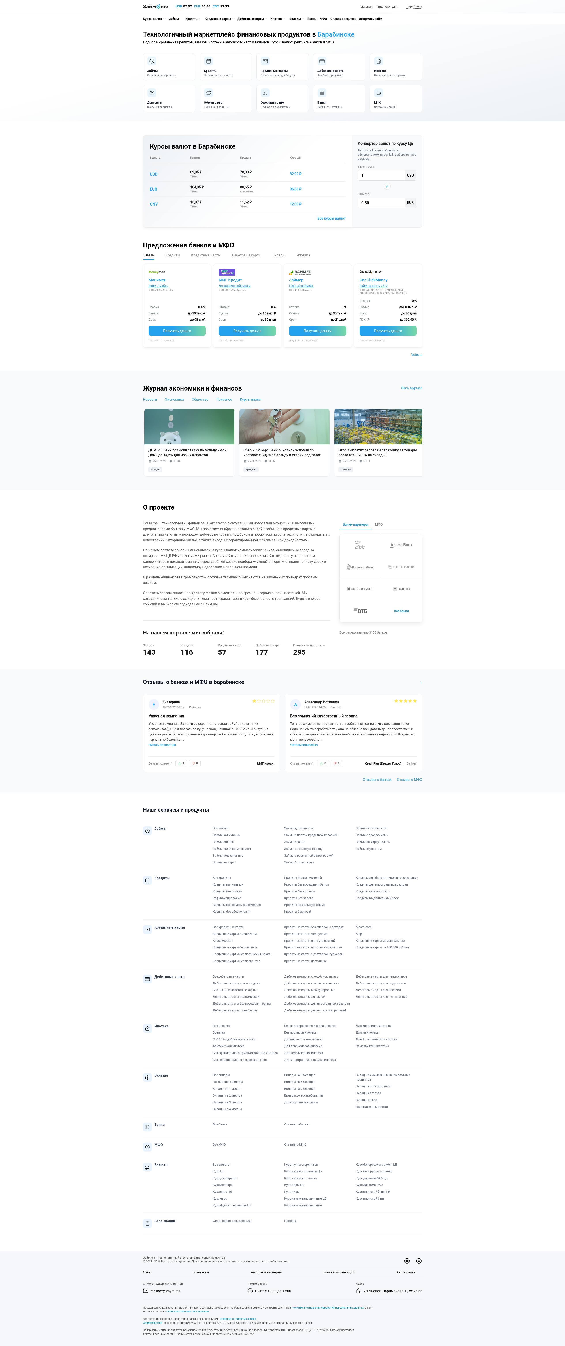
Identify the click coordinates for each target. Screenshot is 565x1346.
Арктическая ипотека (228, 1046)
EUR (197, 6)
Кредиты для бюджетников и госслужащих (387, 877)
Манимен (157, 280)
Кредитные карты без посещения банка (242, 954)
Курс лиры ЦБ (294, 1185)
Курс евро (220, 1198)
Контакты (201, 1272)
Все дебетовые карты (228, 976)
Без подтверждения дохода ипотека (310, 1026)
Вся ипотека (222, 1026)
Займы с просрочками (372, 835)
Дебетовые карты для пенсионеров (381, 976)
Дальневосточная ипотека (303, 1039)
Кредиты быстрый (297, 911)
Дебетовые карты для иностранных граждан (317, 1003)
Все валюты (221, 1164)
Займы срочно (294, 842)
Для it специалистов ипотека (377, 1039)
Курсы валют (152, 19)
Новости (150, 399)
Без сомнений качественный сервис (323, 716)
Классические (223, 940)
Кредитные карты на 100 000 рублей (382, 947)
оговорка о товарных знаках (238, 1318)
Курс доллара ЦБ (225, 1178)
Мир (359, 934)
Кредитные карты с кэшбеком (235, 934)
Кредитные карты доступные (305, 961)
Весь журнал (411, 388)
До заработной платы (235, 286)
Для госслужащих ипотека (303, 1053)
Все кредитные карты (228, 927)
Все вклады (221, 1075)
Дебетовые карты (250, 19)
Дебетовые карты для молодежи (237, 983)
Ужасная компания (166, 716)
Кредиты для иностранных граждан (382, 884)
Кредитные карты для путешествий (310, 940)
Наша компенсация (339, 1272)
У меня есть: (366, 166)
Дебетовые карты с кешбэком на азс (311, 976)
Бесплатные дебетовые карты (235, 990)
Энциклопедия (387, 6)
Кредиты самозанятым (373, 891)
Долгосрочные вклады (301, 1102)
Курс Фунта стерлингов (301, 1164)
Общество (200, 399)
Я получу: (364, 193)
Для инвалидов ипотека (373, 1026)
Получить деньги (177, 331)
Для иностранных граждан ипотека (310, 1060)
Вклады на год (366, 1100)
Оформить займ (370, 19)
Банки (311, 19)
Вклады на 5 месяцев (299, 1075)
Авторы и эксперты (266, 1272)
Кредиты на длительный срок (377, 898)
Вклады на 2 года (368, 1093)
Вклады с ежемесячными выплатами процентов (383, 1077)
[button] (413, 6)
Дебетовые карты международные (309, 990)
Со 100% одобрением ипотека (234, 1039)
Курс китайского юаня (300, 1178)
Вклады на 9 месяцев (299, 1088)
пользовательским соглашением (188, 1311)
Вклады (295, 19)
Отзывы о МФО (409, 780)
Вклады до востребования (303, 1095)
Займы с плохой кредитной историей (311, 835)
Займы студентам (369, 849)
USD (179, 6)
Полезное (224, 399)
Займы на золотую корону (303, 849)
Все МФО (219, 1144)
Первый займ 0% (301, 286)
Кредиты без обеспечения (231, 911)
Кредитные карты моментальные (380, 940)
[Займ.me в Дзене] (407, 1261)
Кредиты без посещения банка (306, 884)
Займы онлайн (223, 842)
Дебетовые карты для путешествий (381, 996)
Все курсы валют (331, 218)
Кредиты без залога (298, 898)
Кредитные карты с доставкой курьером (313, 954)
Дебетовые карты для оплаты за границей (315, 1010)
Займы (174, 19)
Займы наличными (226, 835)
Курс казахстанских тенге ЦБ (305, 1198)
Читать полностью (162, 745)
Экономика (174, 399)
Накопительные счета (372, 1107)
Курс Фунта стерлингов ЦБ (232, 1205)
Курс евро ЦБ (222, 1191)
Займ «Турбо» (158, 286)
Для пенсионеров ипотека (303, 1046)
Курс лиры (291, 1191)
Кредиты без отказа (227, 891)
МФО (323, 19)
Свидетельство (152, 1322)
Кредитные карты (218, 19)
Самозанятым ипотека (372, 1046)
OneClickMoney (374, 280)
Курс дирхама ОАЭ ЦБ (372, 1178)
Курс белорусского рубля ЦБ (376, 1164)
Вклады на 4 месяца (227, 1109)
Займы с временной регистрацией (308, 855)
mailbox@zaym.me (165, 1291)
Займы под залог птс (228, 855)
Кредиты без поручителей (303, 877)
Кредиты (191, 19)
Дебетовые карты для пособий (378, 990)
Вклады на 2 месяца (227, 1095)
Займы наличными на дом (232, 849)
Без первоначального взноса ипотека (240, 1060)
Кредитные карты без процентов (236, 961)
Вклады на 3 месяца (227, 1102)
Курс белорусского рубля (374, 1171)
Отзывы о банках (377, 780)
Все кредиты (222, 877)
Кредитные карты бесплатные (235, 947)
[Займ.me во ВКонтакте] (419, 1261)
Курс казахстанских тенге (303, 1205)
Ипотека (276, 19)
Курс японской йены (370, 1198)
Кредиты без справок (299, 891)
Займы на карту (224, 862)
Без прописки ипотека (300, 1032)
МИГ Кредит (230, 280)
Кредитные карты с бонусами (305, 934)
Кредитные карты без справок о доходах (314, 927)
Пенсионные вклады (228, 1082)
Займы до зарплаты (298, 828)
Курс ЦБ (295, 157)
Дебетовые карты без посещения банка (242, 1003)
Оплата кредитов (343, 19)
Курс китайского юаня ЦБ (303, 1171)
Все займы (220, 828)
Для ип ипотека (367, 1032)
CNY (216, 6)
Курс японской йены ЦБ (373, 1191)
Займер (296, 280)
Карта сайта (405, 1272)
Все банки (401, 611)
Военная (219, 1032)
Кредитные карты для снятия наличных (313, 947)
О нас (147, 1272)
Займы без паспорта (299, 862)
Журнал (367, 6)
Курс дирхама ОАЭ (369, 1185)
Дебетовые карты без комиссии (236, 996)
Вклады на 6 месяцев (299, 1082)
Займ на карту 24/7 (374, 286)
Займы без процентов (371, 828)
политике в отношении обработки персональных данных (328, 1307)
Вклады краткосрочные (373, 1086)
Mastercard (364, 927)
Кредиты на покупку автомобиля (237, 905)
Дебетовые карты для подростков (381, 983)
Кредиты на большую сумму (304, 905)
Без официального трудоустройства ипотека (245, 1053)
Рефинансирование (227, 898)
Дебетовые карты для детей (304, 996)
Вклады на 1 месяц (226, 1088)
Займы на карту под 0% (373, 842)
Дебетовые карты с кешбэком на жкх (311, 983)
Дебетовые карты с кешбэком (235, 1010)
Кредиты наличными (228, 884)
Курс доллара (223, 1185)
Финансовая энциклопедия (232, 1221)
